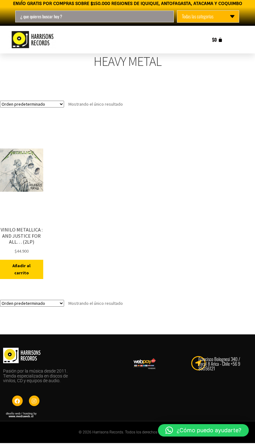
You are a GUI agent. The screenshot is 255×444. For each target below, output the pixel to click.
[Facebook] (17, 401)
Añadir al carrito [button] (21, 269)
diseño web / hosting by (21, 415)
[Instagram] (34, 401)
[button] (203, 430)
